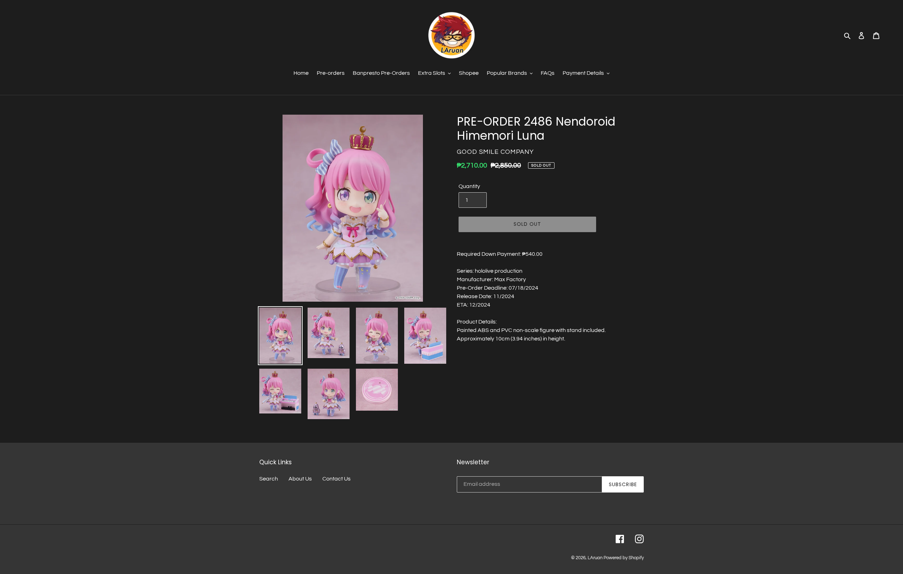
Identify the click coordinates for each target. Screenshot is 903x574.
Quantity (469, 186)
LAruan (595, 557)
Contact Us (336, 479)
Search (268, 479)
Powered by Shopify (624, 557)
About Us (300, 479)
